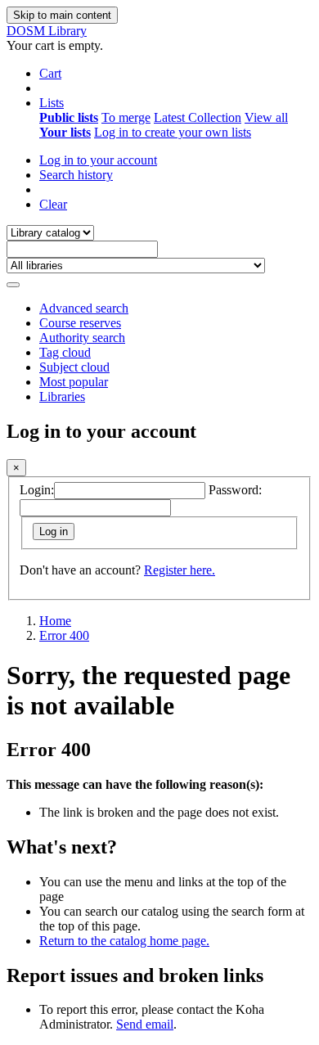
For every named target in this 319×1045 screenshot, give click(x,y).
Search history (76, 175)
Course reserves (80, 323)
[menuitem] (68, 117)
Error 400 (64, 635)
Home (55, 621)
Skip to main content (62, 15)
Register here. (179, 570)
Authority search (82, 338)
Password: (235, 490)
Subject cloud (74, 367)
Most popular (73, 382)
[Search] (13, 284)
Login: (37, 490)
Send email (144, 1024)
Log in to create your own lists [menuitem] (172, 132)
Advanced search (83, 308)
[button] (50, 73)
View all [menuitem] (266, 117)
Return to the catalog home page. (124, 941)
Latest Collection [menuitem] (197, 117)
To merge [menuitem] (126, 117)
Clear (53, 204)
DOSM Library (47, 31)
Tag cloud (65, 352)
